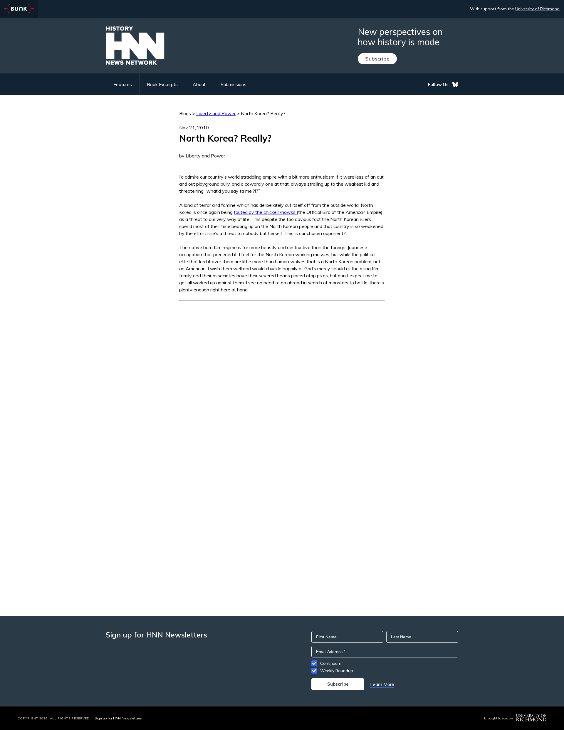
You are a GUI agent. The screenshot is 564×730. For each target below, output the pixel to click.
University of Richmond (537, 8)
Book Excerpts (162, 84)
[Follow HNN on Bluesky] (455, 84)
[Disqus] (282, 374)
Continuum (330, 663)
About (199, 84)
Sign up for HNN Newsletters (118, 718)
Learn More (382, 684)
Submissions (233, 84)
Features (122, 84)
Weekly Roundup (336, 670)
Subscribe (377, 58)
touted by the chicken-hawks (265, 212)
